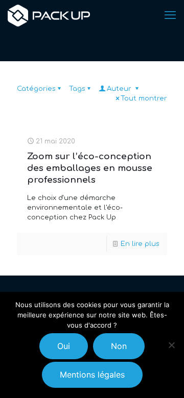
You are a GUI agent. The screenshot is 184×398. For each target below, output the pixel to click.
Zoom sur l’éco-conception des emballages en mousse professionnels (89, 168)
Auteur (120, 88)
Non (119, 346)
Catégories (36, 88)
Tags (77, 88)
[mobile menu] (170, 15)
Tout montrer (144, 98)
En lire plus (140, 243)
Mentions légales (92, 374)
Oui (63, 346)
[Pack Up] (49, 15)
